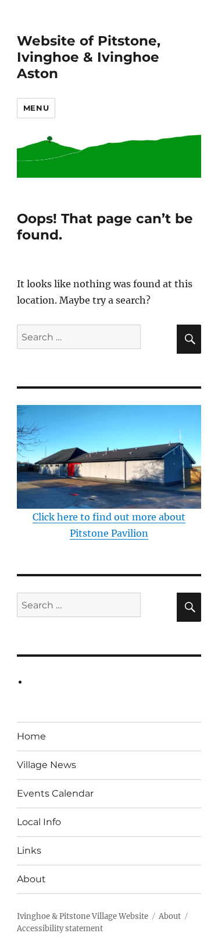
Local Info (39, 821)
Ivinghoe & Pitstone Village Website (82, 916)
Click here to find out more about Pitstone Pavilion (109, 525)
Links (29, 850)
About (31, 879)
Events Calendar (55, 793)
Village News (46, 764)
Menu (36, 107)
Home (31, 736)
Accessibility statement (60, 929)
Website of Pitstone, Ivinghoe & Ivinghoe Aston (88, 57)
